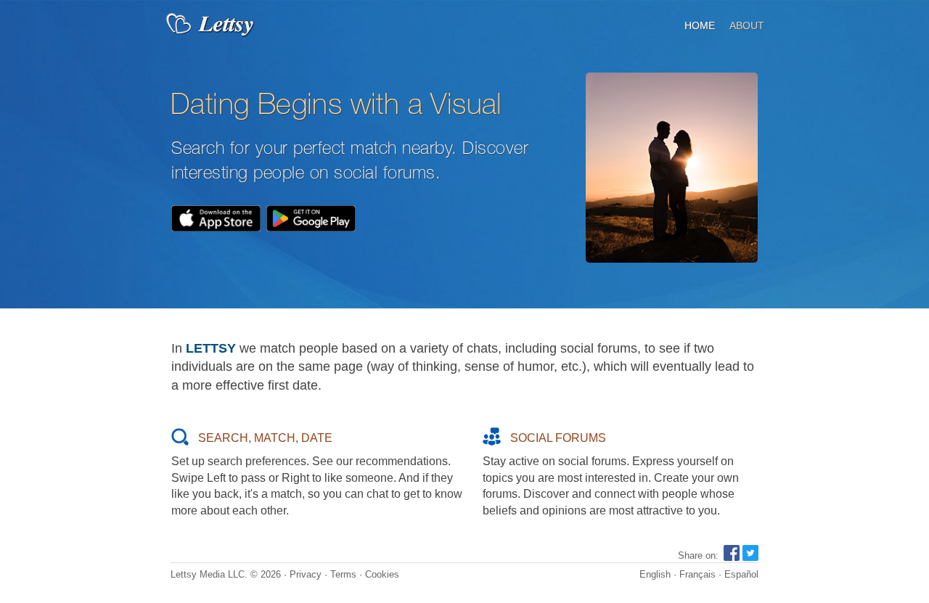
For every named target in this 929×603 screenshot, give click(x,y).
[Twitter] (750, 557)
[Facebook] (732, 557)
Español (741, 574)
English (655, 574)
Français (697, 574)
